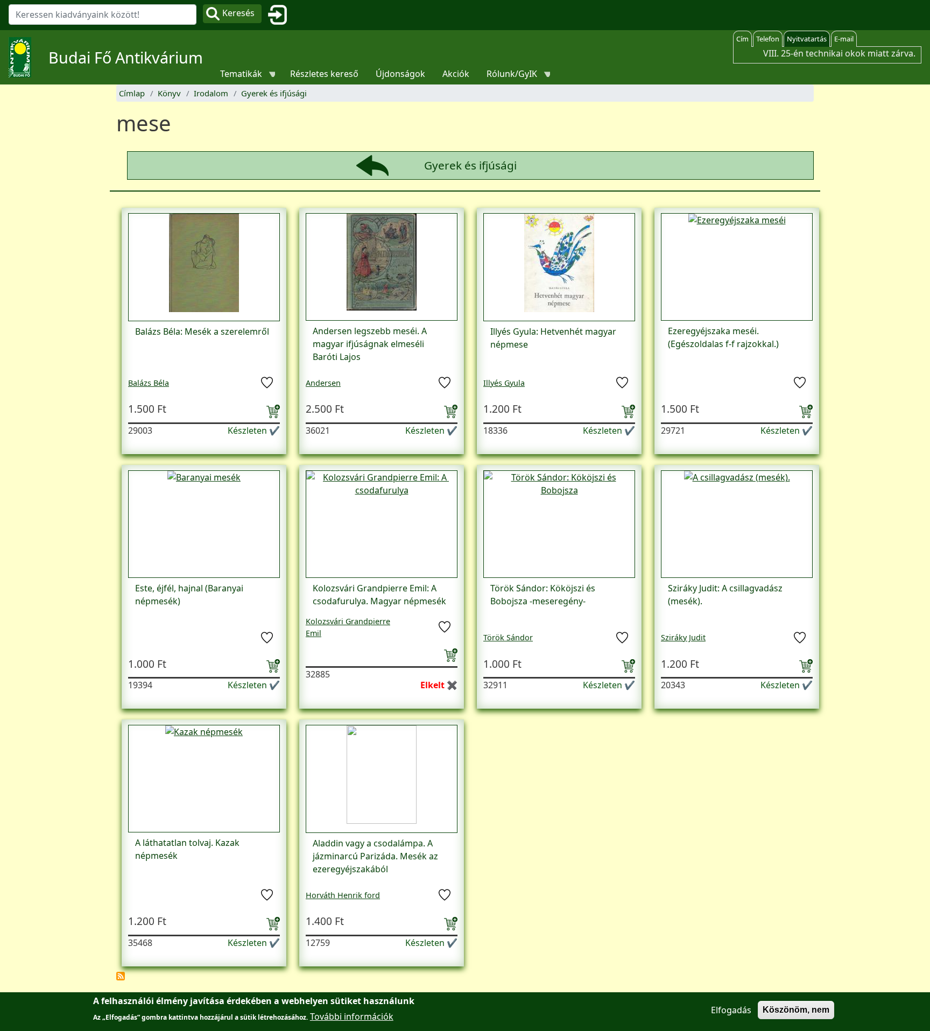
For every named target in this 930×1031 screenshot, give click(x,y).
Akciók (455, 74)
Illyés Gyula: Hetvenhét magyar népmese (553, 338)
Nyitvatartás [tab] (807, 39)
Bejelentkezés (281, 15)
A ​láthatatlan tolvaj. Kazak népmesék (187, 849)
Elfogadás (731, 1010)
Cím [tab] (742, 39)
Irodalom (211, 93)
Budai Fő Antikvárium (125, 57)
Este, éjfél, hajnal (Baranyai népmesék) (189, 594)
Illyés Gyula (504, 383)
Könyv (169, 93)
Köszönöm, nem (796, 1009)
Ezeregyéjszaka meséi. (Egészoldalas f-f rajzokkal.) (723, 337)
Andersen (323, 383)
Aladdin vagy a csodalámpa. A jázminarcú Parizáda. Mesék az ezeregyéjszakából (375, 856)
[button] (204, 266)
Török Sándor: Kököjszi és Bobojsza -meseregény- (542, 594)
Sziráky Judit (683, 637)
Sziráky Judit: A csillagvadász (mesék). (725, 594)
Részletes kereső (324, 74)
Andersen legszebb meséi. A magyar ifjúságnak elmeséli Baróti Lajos (370, 344)
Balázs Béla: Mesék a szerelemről (202, 331)
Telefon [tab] (767, 39)
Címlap (132, 93)
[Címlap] (24, 57)
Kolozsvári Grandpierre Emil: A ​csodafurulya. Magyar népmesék (379, 594)
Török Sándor (508, 637)
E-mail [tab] (844, 39)
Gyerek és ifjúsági (274, 93)
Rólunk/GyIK (507, 76)
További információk (351, 1016)
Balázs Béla (148, 383)
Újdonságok (400, 74)
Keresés (238, 13)
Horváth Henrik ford (343, 895)
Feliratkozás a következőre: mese (120, 976)
